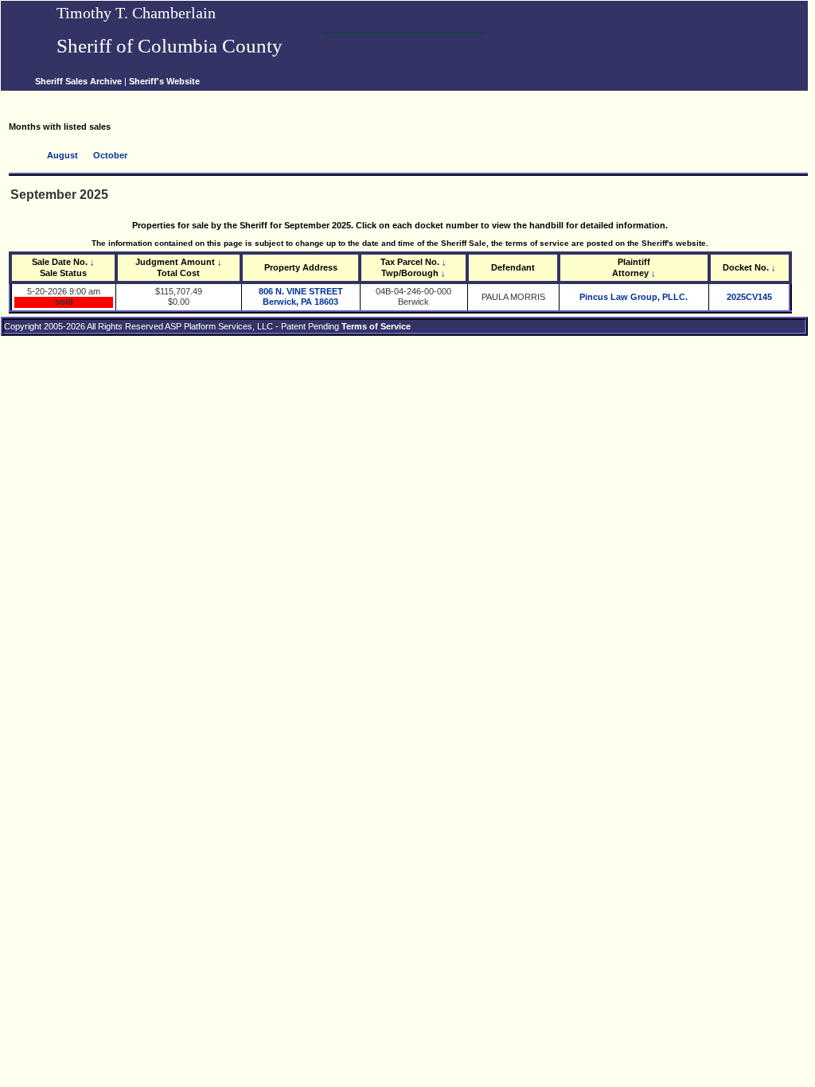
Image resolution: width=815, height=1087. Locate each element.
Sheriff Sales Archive (78, 81)
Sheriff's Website (164, 81)
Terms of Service (376, 326)
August (62, 155)
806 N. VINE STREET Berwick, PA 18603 (301, 296)
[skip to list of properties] (9, 97)
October (110, 155)
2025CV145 (749, 297)
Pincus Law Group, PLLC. (633, 297)
